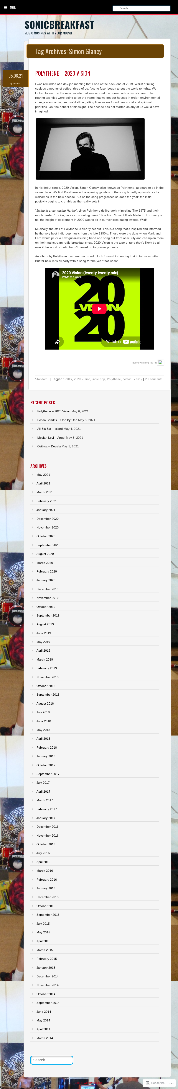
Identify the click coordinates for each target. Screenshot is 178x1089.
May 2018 (43, 730)
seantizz (17, 83)
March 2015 (44, 950)
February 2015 (46, 958)
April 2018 (43, 738)
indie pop (98, 379)
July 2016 (43, 853)
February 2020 (46, 571)
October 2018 (45, 686)
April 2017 (43, 791)
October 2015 (45, 906)
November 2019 (47, 598)
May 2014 (43, 1020)
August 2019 (45, 624)
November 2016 (47, 835)
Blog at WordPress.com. (89, 1082)
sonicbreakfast (59, 24)
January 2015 (45, 967)
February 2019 (46, 668)
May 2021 (43, 474)
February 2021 (46, 501)
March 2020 (44, 562)
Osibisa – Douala (49, 446)
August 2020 (45, 554)
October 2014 (45, 994)
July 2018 (43, 712)
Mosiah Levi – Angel (51, 437)
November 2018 (47, 677)
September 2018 (47, 694)
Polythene (114, 379)
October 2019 (45, 606)
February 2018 (46, 747)
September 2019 (47, 615)
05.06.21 (15, 75)
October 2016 (45, 844)
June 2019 (43, 633)
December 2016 (47, 826)
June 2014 (43, 1011)
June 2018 (43, 721)
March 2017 (44, 800)
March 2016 (44, 870)
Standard (41, 379)
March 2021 (44, 492)
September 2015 (47, 914)
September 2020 (47, 545)
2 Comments (154, 379)
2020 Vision (82, 379)
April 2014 (43, 1029)
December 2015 (47, 897)
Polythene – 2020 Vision (62, 73)
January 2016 (45, 888)
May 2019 (43, 642)
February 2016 (46, 879)
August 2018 (45, 703)
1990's (67, 379)
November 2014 (47, 985)
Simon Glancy (132, 379)
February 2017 (46, 809)
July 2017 (43, 782)
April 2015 (43, 941)
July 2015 (43, 923)
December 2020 (47, 518)
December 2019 (47, 589)
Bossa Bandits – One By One (57, 420)
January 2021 (45, 509)
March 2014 (44, 1038)
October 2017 (45, 765)
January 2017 (45, 818)
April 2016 (43, 862)
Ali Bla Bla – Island (50, 428)
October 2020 (45, 536)
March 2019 (44, 659)
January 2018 (45, 756)
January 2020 (45, 580)
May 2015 (43, 932)
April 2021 (43, 483)
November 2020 (47, 527)
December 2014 (47, 976)
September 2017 (47, 774)
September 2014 (47, 1002)
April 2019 (43, 650)
